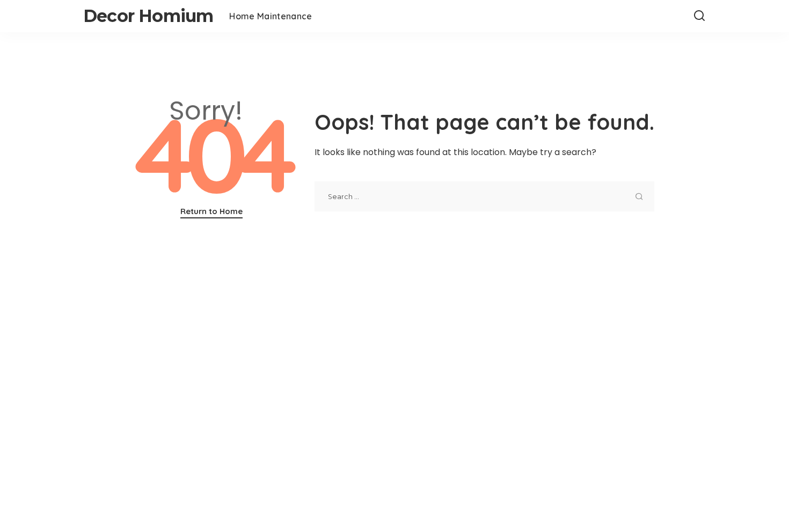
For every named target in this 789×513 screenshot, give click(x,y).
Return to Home (211, 211)
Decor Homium (148, 15)
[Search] (699, 16)
